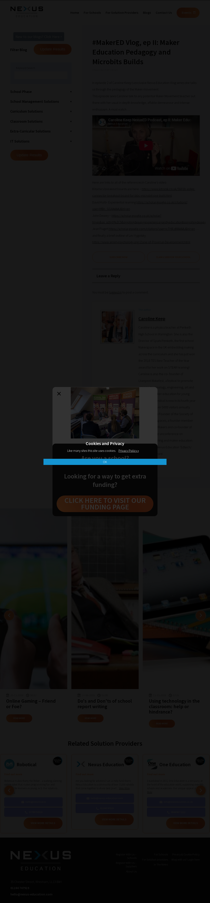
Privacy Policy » (129, 451)
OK (105, 462)
